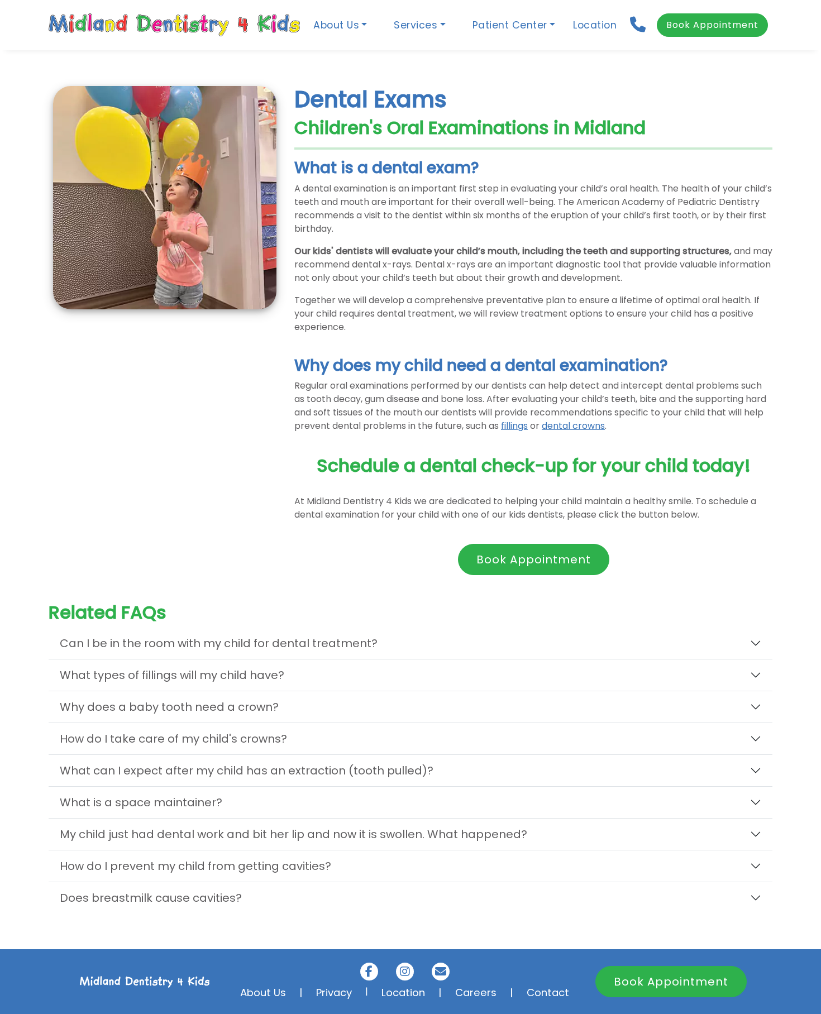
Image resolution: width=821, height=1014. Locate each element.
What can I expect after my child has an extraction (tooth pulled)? (246, 770)
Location (595, 25)
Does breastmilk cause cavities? (151, 898)
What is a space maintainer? (141, 802)
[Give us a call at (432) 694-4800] (639, 25)
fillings (514, 425)
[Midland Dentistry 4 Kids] (174, 24)
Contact (548, 992)
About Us (263, 992)
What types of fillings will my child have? (172, 675)
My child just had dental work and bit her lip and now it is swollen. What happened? (293, 834)
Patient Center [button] (509, 25)
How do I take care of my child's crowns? (173, 739)
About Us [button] (336, 25)
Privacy (334, 992)
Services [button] (415, 25)
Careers (476, 992)
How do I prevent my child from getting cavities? (195, 866)
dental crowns (573, 425)
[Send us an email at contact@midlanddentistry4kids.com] (440, 971)
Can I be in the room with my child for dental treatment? (219, 643)
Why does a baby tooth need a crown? (169, 707)
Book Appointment (712, 24)
